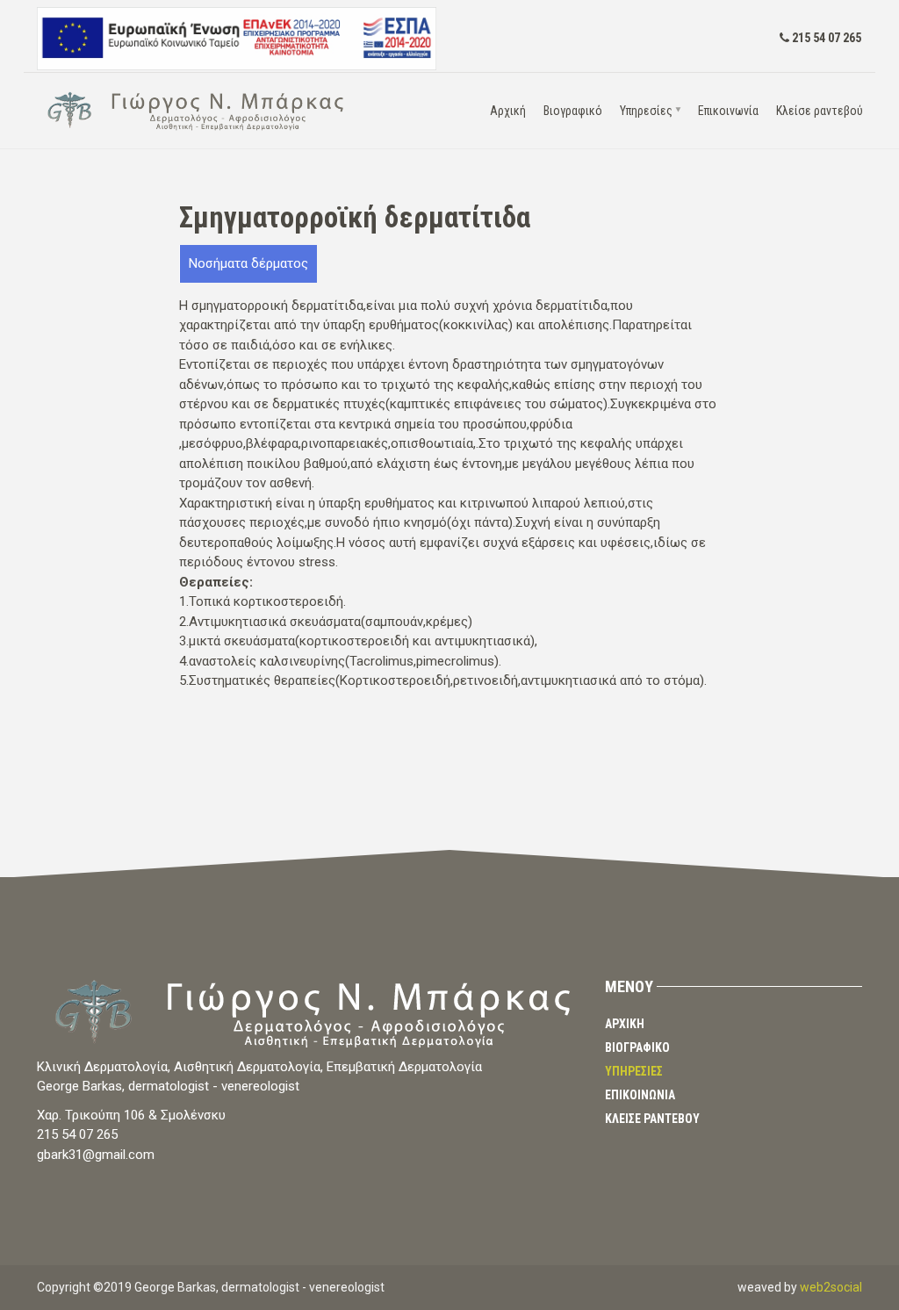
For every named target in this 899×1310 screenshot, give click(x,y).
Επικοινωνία (728, 111)
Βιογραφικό (572, 111)
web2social (831, 1287)
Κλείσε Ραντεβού (652, 1119)
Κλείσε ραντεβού (819, 111)
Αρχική (508, 111)
